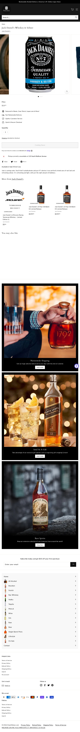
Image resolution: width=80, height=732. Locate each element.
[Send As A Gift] (40, 411)
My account (5, 674)
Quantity (5, 128)
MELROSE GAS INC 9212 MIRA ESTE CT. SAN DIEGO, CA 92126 (23, 727)
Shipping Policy (6, 669)
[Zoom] (67, 91)
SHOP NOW (40, 367)
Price (3, 102)
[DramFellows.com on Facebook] (45, 685)
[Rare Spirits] (40, 499)
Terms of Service (7, 660)
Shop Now (40, 545)
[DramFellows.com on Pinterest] (52, 685)
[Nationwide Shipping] (40, 322)
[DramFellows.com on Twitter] (49, 685)
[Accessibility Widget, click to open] (76, 366)
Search (4, 671)
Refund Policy (6, 666)
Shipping (4, 138)
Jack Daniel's (6, 31)
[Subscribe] (73, 564)
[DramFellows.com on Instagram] (41, 685)
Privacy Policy (6, 663)
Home (3, 24)
